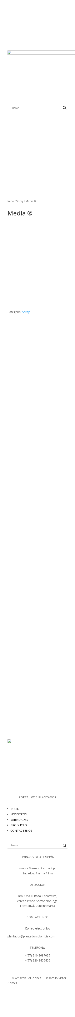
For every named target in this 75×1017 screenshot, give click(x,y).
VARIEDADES (19, 820)
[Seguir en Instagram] (33, 995)
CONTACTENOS (21, 831)
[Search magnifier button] (65, 108)
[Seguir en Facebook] (41, 995)
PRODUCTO (18, 825)
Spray (19, 201)
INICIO (14, 809)
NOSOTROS (18, 814)
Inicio (11, 201)
